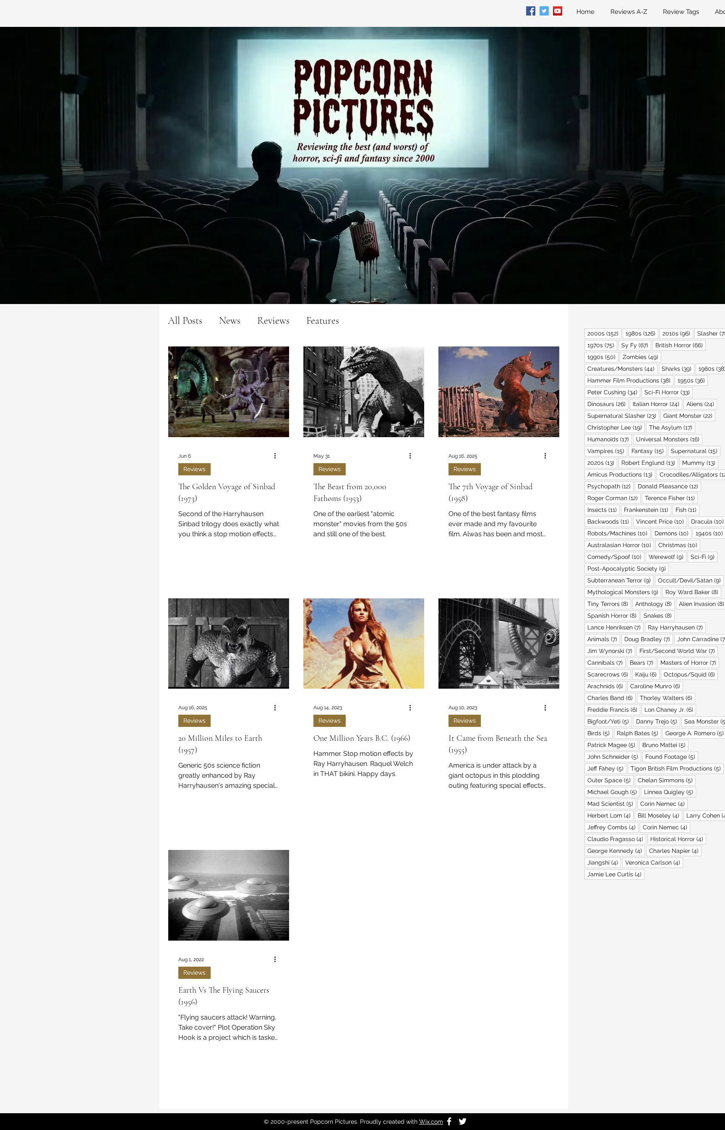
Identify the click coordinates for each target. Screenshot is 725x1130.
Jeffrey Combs (613, 827)
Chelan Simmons (667, 780)
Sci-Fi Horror (668, 392)
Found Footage (671, 756)
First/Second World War (678, 650)
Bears (643, 662)
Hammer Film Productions (630, 380)
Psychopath (610, 486)
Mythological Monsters (624, 591)
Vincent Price (661, 521)
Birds (600, 733)
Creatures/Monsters (622, 368)
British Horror (680, 345)
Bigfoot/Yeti (609, 721)
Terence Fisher (671, 497)
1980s (642, 333)
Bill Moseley (660, 815)
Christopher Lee (616, 427)
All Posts (185, 321)
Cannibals (606, 662)
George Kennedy (616, 850)
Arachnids (606, 686)
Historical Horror (678, 838)
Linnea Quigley (670, 791)
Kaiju (647, 674)
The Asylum (672, 427)
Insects (603, 509)
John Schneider (614, 756)
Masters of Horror (689, 662)
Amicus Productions (621, 474)
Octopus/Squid (691, 674)
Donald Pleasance (669, 486)
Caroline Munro (656, 686)
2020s (602, 462)
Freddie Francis (613, 709)
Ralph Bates (639, 733)
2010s (677, 333)
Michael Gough (613, 791)
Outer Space (610, 780)
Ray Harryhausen (677, 627)
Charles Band (611, 697)
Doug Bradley (648, 638)
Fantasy (649, 450)
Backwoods (609, 521)
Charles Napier (675, 850)
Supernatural (695, 450)
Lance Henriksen (615, 627)
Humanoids (609, 439)
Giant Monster (689, 415)
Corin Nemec (664, 803)
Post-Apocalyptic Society (628, 568)
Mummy (700, 462)
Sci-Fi (704, 556)
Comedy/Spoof (615, 556)
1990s (602, 356)
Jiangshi (604, 862)
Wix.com (431, 1121)
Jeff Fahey (606, 768)
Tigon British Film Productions (677, 768)
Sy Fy (636, 345)
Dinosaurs (608, 403)
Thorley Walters (667, 697)
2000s (604, 333)
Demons (673, 533)
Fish (687, 509)
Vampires (607, 450)
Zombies (642, 356)
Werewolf (667, 556)
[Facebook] (530, 11)
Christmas (679, 544)
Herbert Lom (610, 815)
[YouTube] (557, 11)
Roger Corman (614, 497)
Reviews (273, 321)
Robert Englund (649, 462)
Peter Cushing (613, 392)
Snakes (659, 615)
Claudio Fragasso (616, 838)
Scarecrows (609, 674)
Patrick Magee (612, 744)
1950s (693, 380)
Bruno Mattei (665, 744)
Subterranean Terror (620, 580)
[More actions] (278, 456)
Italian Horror (657, 403)
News (229, 321)
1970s (602, 345)
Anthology (655, 603)
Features (322, 321)
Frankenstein (647, 509)
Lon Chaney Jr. (670, 709)
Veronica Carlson (654, 862)
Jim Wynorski (611, 650)
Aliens (701, 403)
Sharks (678, 368)
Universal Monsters (669, 439)
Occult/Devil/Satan (691, 580)
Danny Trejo (658, 721)
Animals (603, 638)
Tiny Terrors (609, 603)
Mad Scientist (611, 803)
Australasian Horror (620, 544)
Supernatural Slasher (623, 415)
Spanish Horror (613, 615)
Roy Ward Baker (693, 591)
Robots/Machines (618, 533)
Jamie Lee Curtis (615, 874)
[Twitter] (544, 11)
